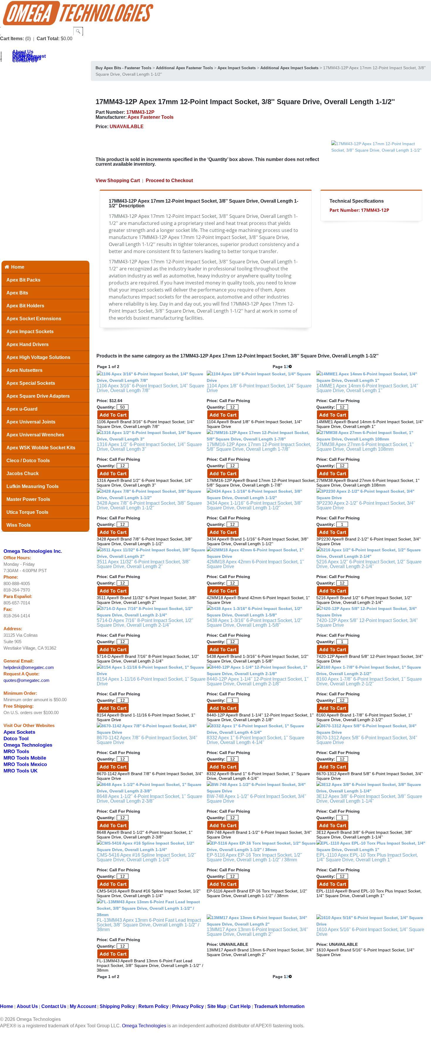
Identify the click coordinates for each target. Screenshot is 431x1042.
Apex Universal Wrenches (35, 434)
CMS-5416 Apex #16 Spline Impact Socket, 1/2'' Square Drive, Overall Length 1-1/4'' (146, 857)
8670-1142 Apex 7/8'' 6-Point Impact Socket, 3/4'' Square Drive (147, 740)
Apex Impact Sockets (30, 331)
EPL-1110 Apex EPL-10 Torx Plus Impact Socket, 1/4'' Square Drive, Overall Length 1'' (367, 857)
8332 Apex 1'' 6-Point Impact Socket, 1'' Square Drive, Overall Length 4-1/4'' (255, 740)
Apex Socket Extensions (33, 318)
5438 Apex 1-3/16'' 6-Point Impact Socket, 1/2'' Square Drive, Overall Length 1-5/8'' (254, 623)
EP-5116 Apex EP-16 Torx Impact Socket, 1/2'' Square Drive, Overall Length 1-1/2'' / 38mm (254, 857)
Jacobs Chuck (22, 473)
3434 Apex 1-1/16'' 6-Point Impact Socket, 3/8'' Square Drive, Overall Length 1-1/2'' (254, 505)
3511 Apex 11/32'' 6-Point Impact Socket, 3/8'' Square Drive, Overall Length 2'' (143, 564)
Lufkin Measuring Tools (32, 486)
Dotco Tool (16, 738)
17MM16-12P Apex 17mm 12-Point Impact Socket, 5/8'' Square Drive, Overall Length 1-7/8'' (259, 447)
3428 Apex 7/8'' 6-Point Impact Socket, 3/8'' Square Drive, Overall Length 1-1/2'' (149, 505)
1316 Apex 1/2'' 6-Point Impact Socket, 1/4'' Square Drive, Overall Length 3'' (149, 447)
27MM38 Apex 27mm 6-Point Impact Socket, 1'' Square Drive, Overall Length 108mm (365, 447)
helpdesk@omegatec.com (29, 667)
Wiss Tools (18, 525)
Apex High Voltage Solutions (38, 357)
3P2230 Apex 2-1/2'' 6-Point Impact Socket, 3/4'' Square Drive (365, 505)
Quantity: (106, 407)
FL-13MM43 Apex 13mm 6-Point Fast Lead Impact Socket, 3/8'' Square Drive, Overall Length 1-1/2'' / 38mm (149, 925)
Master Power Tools (28, 499)
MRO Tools (16, 751)
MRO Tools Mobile (25, 758)
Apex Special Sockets (30, 383)
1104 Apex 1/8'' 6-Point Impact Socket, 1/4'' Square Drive (259, 388)
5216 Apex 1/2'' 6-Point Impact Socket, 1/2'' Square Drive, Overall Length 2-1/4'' (369, 564)
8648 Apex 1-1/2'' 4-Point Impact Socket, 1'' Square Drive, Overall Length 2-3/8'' (149, 799)
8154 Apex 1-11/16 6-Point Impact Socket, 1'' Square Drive (151, 681)
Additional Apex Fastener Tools (184, 68)
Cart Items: (12, 38)
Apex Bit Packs (23, 279)
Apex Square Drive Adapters (38, 396)
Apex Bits (17, 292)
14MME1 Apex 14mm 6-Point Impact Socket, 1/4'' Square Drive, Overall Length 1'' (367, 388)
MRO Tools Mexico (25, 764)
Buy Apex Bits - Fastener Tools (123, 68)
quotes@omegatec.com (27, 680)
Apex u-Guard (22, 408)
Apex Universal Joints (30, 421)
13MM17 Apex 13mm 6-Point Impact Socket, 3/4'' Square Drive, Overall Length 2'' (257, 932)
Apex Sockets (19, 732)
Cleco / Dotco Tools (28, 460)
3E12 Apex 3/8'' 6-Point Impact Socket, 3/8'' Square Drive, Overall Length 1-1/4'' (369, 799)
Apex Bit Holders (25, 305)
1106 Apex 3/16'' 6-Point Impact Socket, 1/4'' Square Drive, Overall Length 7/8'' (150, 388)
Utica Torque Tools (27, 512)
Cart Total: (48, 38)
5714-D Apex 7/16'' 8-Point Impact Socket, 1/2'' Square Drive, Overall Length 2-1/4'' (145, 623)
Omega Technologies (28, 745)
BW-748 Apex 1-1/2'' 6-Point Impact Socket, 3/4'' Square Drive (256, 799)
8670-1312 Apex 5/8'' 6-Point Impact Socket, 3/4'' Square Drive (366, 740)
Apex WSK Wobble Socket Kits (40, 447)
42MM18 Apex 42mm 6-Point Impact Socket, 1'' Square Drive (255, 564)
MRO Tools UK (21, 771)
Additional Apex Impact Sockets (289, 68)
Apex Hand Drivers (27, 344)
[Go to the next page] (290, 366)
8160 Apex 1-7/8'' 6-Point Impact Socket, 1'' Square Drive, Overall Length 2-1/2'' (369, 681)
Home (17, 267)
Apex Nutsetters (24, 370)
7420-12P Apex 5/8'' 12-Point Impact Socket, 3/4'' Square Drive (367, 623)
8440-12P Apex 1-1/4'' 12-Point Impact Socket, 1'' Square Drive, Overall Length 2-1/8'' (257, 681)
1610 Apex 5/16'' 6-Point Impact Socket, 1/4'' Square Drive (370, 932)
